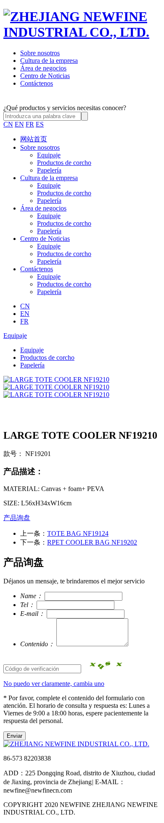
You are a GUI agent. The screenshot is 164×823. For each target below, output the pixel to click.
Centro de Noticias (45, 75)
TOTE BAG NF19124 (77, 533)
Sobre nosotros (40, 53)
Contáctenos (36, 83)
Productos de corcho (64, 162)
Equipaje (49, 155)
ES (40, 124)
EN (19, 124)
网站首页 (33, 139)
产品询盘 (16, 517)
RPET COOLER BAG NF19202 (92, 542)
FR (30, 124)
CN (8, 124)
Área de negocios (43, 68)
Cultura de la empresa (49, 60)
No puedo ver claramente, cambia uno (53, 683)
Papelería (49, 170)
